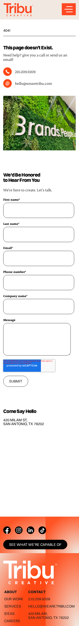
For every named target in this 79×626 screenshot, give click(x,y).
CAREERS (12, 620)
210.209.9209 (39, 599)
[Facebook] (7, 530)
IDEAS (9, 613)
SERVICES (12, 606)
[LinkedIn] (30, 530)
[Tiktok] (42, 530)
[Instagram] (19, 530)
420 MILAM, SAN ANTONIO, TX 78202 (48, 615)
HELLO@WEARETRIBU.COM (51, 606)
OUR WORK (13, 599)
